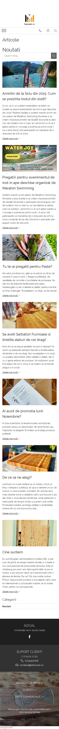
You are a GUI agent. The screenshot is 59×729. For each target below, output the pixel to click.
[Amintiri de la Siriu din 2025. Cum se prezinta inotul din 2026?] (29, 74)
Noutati (6, 606)
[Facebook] (29, 636)
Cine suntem (12, 552)
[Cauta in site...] (55, 31)
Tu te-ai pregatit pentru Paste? (27, 266)
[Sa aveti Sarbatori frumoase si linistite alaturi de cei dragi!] (29, 315)
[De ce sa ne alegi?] (29, 458)
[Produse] (4, 31)
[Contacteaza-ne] (40, 31)
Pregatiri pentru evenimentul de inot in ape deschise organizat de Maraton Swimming (29, 182)
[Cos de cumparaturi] (48, 31)
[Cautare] (54, 56)
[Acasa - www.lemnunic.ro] (29, 19)
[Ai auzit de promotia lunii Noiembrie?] (29, 392)
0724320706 (31, 660)
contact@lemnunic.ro (31, 665)
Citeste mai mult (10, 138)
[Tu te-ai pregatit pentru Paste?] (29, 247)
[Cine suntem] (29, 533)
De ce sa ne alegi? (17, 477)
